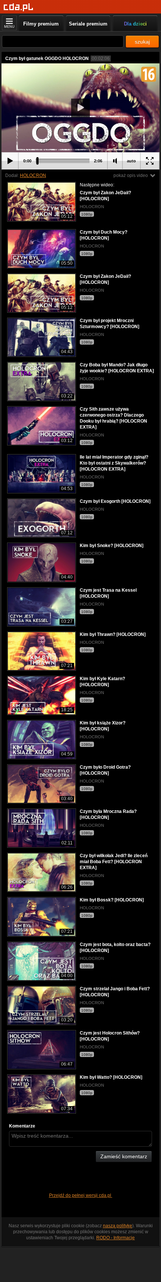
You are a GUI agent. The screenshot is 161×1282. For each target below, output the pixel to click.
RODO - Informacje (115, 1237)
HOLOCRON (33, 175)
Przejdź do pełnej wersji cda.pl (80, 1195)
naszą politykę (117, 1225)
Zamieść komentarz (123, 1156)
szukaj (142, 42)
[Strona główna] (18, 7)
